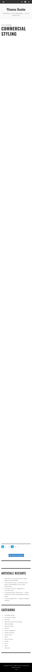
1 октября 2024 (11, 283)
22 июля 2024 (10, 533)
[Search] (3, 2)
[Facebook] (22, 2)
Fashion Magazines (10, 630)
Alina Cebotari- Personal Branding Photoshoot (15, 332)
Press (6, 643)
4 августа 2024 (11, 386)
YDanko (4, 82)
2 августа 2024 (11, 436)
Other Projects (8, 639)
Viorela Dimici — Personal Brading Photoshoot (16, 78)
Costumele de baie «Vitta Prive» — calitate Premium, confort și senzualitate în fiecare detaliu (16, 594)
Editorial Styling (8, 624)
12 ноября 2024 (11, 182)
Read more (3, 546)
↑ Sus (16, 669)
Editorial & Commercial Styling (13, 622)
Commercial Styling (6, 74)
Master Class (8, 635)
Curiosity (6, 619)
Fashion (6, 628)
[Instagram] (25, 2)
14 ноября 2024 (11, 130)
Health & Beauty (9, 632)
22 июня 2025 (10, 82)
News (6, 637)
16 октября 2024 (11, 233)
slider (13, 74)
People (6, 641)
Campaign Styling (9, 615)
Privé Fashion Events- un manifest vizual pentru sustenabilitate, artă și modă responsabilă (16, 584)
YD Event (7, 648)
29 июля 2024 (11, 482)
